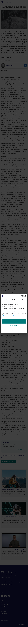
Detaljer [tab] (14, 299)
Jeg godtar (14, 320)
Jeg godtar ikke (14, 329)
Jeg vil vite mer (13, 325)
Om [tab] (23, 299)
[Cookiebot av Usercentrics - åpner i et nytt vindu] (20, 296)
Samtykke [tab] (5, 299)
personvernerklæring (8, 315)
